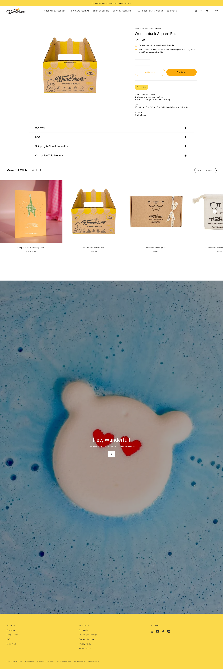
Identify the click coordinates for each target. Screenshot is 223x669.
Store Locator (12, 634)
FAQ (37, 136)
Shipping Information (88, 634)
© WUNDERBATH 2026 (14, 662)
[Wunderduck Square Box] (93, 211)
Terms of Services (86, 639)
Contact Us (11, 644)
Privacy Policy (85, 644)
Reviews (40, 127)
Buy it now (181, 72)
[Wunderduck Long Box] (156, 211)
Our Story (10, 630)
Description (141, 87)
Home (137, 28)
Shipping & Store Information (52, 146)
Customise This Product (49, 155)
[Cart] (207, 11)
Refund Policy (85, 648)
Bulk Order (83, 630)
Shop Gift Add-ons (205, 170)
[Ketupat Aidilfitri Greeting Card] (31, 211)
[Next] (215, 212)
